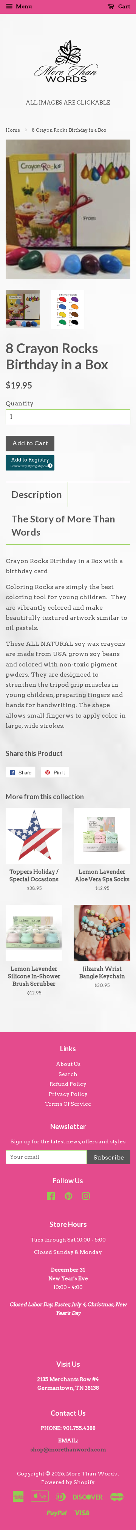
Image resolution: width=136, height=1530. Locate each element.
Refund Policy (68, 1084)
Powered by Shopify (68, 1482)
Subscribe (108, 1157)
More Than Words (92, 1474)
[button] (30, 463)
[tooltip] (49, 464)
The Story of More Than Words (63, 525)
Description (36, 494)
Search (68, 1074)
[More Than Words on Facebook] (50, 1198)
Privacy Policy (68, 1094)
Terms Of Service (68, 1104)
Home (13, 130)
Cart (123, 6)
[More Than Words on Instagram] (86, 1198)
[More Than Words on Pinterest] (68, 1198)
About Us (68, 1064)
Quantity (20, 403)
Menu (23, 6)
